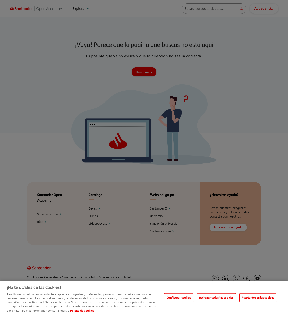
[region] (144, 298)
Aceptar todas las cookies (258, 297)
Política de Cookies (82, 310)
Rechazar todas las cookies (216, 297)
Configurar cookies (179, 297)
